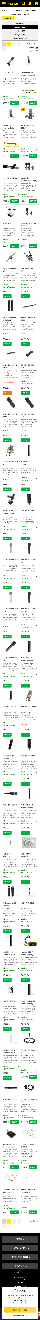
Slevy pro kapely (20, 1280)
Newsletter (20, 1282)
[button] (29, 91)
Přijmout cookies (20, 1310)
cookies (25, 1303)
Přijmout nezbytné (20, 1315)
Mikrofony (18, 10)
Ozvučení (9, 10)
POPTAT (7, 393)
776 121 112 (17, 1277)
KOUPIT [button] (14, 103)
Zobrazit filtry (8, 18)
